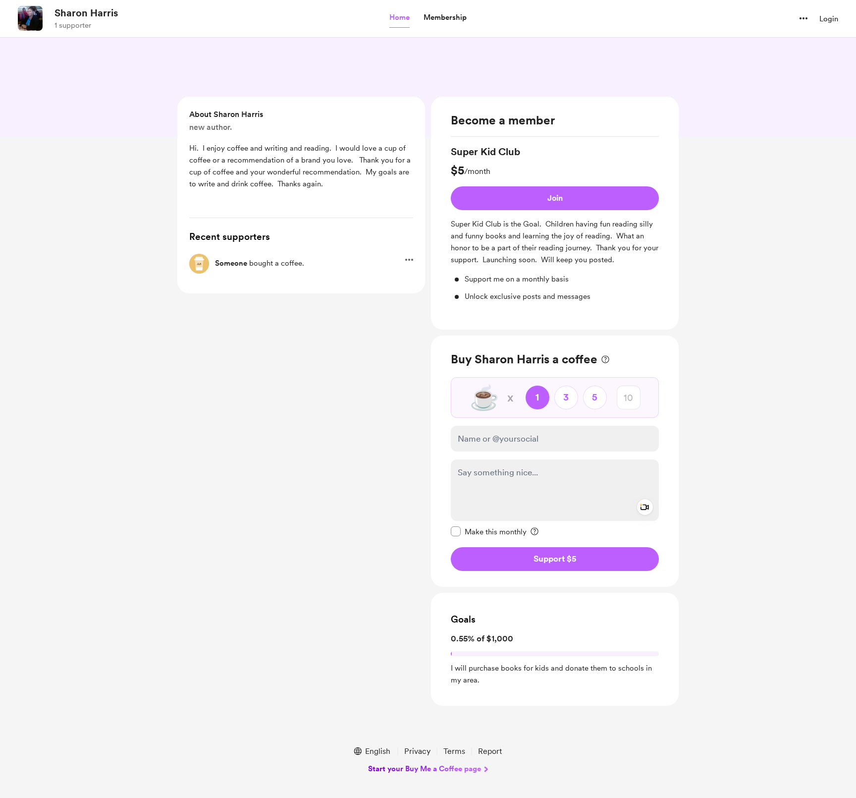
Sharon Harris (86, 13)
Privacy (417, 751)
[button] (399, 18)
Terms (454, 751)
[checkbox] (489, 531)
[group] (555, 223)
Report (490, 751)
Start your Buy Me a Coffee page (424, 768)
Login (828, 18)
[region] (555, 213)
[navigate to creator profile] (30, 18)
